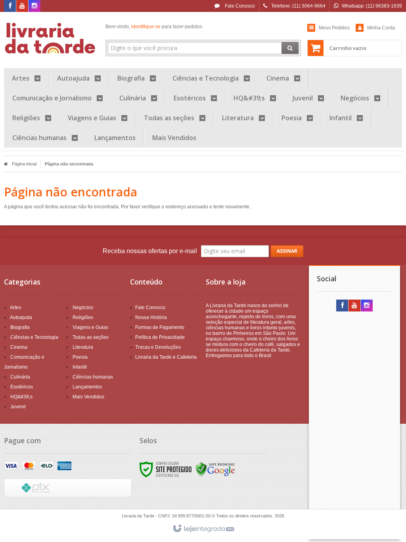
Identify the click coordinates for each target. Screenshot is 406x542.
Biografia (20, 327)
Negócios (83, 307)
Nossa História (151, 317)
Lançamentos (87, 387)
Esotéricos (21, 387)
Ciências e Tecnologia (34, 337)
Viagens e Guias (90, 327)
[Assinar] (287, 251)
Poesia (80, 357)
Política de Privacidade (160, 337)
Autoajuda (21, 317)
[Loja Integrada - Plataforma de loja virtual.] (203, 528)
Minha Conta (381, 28)
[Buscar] (290, 48)
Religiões (83, 317)
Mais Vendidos (88, 397)
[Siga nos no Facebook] (10, 6)
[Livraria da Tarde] (50, 38)
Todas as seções (91, 337)
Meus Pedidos (334, 28)
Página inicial (24, 163)
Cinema (18, 347)
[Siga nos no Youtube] (22, 6)
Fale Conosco (239, 6)
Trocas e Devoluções (158, 347)
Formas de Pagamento (159, 327)
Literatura (83, 347)
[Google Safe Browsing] (215, 469)
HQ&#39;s (21, 397)
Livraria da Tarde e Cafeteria (166, 357)
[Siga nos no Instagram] (34, 6)
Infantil (80, 367)
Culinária (20, 377)
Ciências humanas (93, 377)
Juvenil (18, 406)
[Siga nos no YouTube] (354, 306)
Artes (15, 307)
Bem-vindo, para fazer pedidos (153, 26)
